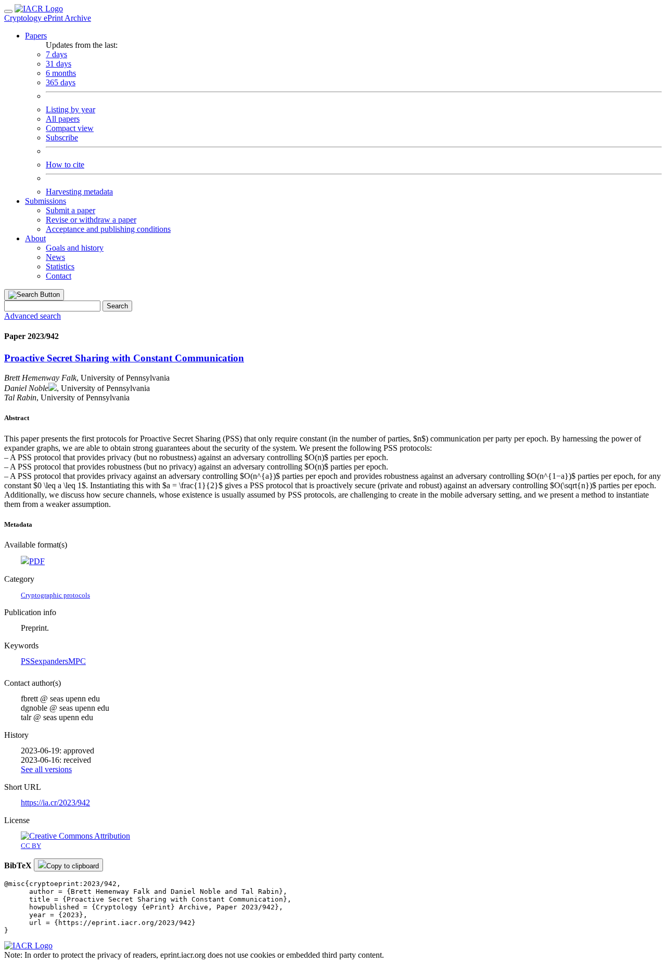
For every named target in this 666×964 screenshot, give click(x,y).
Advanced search (32, 315)
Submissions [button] (45, 201)
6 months (61, 73)
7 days (56, 54)
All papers (63, 118)
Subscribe (62, 137)
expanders (51, 661)
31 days (58, 63)
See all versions (46, 769)
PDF (37, 561)
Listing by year (70, 109)
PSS (28, 661)
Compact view (70, 128)
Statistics (60, 266)
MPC (77, 661)
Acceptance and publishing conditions (108, 229)
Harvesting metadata (79, 191)
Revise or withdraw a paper (91, 219)
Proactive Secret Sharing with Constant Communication (124, 358)
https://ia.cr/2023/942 (55, 802)
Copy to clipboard (72, 866)
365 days (60, 82)
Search (117, 306)
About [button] (35, 238)
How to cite (65, 164)
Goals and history (75, 247)
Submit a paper (70, 210)
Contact (58, 275)
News (55, 257)
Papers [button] (36, 35)
